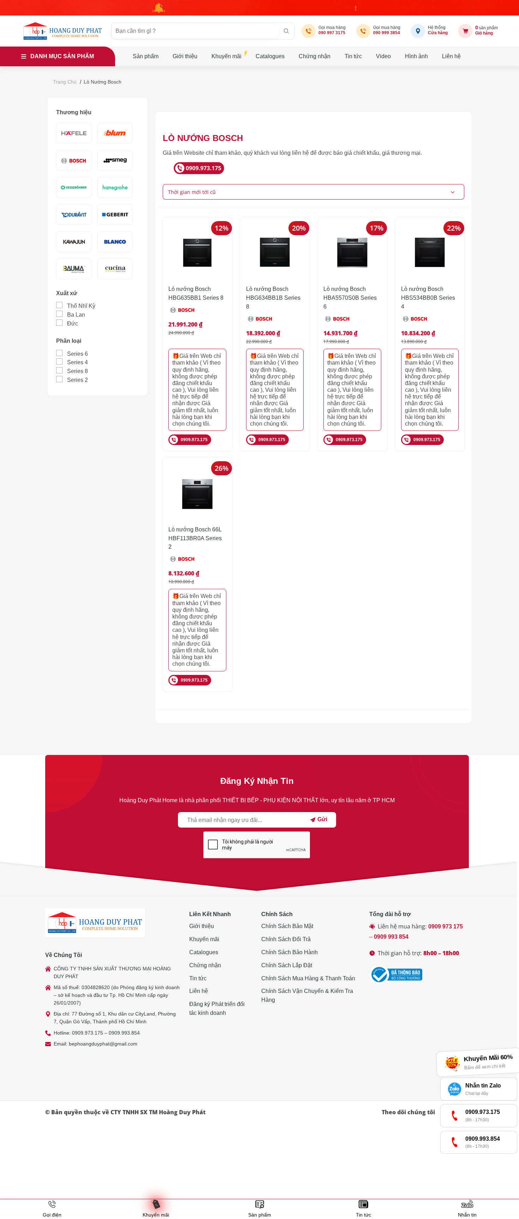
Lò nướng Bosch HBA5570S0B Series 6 (350, 298)
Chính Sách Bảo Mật (287, 926)
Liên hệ (451, 56)
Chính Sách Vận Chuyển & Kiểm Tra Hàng (307, 995)
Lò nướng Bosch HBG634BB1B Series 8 (273, 298)
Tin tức (353, 56)
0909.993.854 (124, 1033)
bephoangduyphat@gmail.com (103, 1044)
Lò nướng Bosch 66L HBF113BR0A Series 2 (195, 538)
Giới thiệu (185, 56)
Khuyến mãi (226, 56)
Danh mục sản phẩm (62, 56)
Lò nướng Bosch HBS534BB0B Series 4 (428, 298)
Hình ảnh (416, 56)
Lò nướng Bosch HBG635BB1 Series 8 (195, 293)
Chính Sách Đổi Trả (286, 939)
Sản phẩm (146, 56)
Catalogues (270, 56)
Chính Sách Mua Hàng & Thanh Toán (308, 978)
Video (383, 56)
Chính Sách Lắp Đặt (286, 965)
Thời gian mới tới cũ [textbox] (192, 192)
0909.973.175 (194, 439)
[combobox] (313, 192)
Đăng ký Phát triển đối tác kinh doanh (217, 1008)
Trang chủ (65, 82)
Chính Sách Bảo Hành (289, 952)
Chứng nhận (314, 56)
